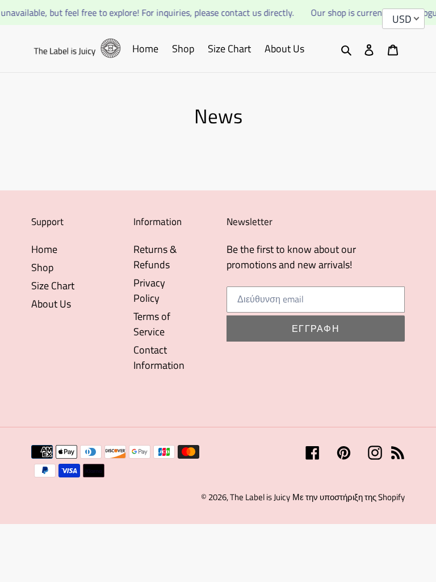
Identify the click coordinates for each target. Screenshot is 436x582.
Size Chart (52, 285)
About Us (51, 303)
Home (44, 249)
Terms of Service (151, 324)
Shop (42, 267)
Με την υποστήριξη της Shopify (348, 497)
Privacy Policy (149, 290)
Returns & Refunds (155, 257)
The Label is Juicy (260, 497)
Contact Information (159, 357)
